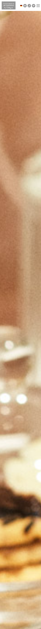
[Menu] (38, 5)
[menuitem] (38, 5)
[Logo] (10, 5)
